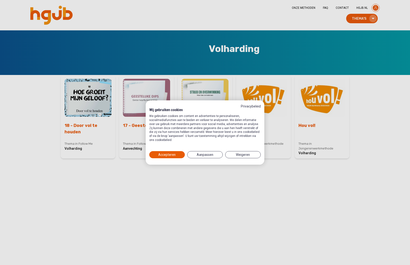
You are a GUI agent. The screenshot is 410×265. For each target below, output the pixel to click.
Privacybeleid (251, 106)
